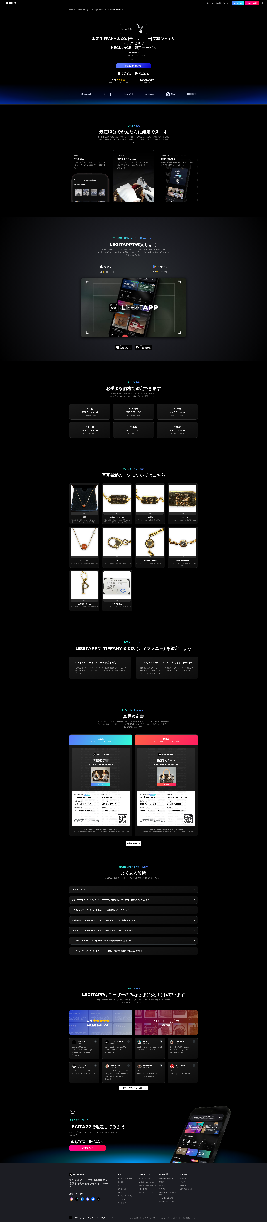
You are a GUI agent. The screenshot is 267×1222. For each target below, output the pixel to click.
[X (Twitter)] (98, 1199)
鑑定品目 (218, 3)
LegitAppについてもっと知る (132, 1088)
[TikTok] (77, 1199)
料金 (224, 3)
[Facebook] (93, 1199)
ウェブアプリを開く (252, 3)
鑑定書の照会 (132, 843)
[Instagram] (71, 1199)
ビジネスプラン (238, 3)
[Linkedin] (82, 1199)
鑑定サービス (210, 3)
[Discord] (88, 1199)
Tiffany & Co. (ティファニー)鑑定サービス (91, 10)
